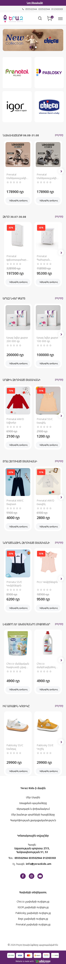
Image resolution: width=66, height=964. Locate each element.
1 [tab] (30, 47)
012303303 (49, 858)
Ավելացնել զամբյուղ (18, 200)
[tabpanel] (33, 40)
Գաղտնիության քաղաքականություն (33, 820)
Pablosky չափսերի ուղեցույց (33, 913)
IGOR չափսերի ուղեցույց (33, 907)
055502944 (21, 858)
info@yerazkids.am (38, 864)
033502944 (35, 858)
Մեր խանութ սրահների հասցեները (33, 814)
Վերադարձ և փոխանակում (33, 809)
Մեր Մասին (33, 797)
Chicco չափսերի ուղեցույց (33, 901)
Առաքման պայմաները (33, 803)
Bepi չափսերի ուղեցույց (33, 918)
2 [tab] (36, 47)
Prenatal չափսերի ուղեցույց (33, 924)
